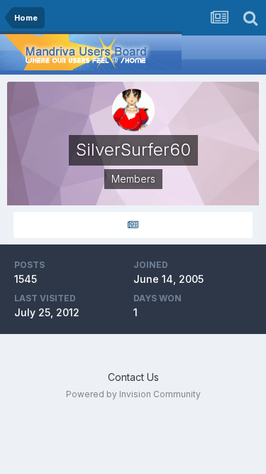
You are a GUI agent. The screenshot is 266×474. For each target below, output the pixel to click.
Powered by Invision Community (133, 394)
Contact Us (133, 377)
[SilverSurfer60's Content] (133, 225)
